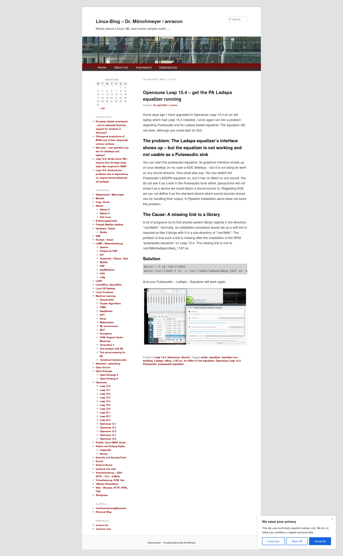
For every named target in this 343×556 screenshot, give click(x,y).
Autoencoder (107, 299)
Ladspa (158, 360)
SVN (102, 273)
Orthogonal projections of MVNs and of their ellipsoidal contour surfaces (112, 140)
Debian (99, 205)
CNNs (103, 307)
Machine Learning (106, 296)
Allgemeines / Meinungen (110, 194)
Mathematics (107, 322)
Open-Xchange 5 (109, 374)
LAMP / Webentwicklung (109, 243)
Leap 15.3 (105, 397)
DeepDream (106, 311)
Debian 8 (105, 209)
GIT (102, 254)
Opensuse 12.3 (108, 431)
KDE (98, 236)
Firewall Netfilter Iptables (109, 224)
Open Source (103, 367)
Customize (273, 541)
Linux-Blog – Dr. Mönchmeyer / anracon (139, 21)
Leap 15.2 (105, 393)
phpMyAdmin (107, 269)
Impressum (144, 67)
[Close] (332, 519)
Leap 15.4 (160, 357)
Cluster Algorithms (110, 303)
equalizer (214, 357)
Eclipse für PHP (108, 251)
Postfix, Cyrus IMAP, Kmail (111, 442)
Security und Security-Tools (111, 457)
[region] (296, 532)
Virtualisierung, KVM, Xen (110, 480)
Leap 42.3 (105, 420)
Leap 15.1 (105, 390)
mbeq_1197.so (173, 360)
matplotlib (105, 450)
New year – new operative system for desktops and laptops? (112, 151)
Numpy (104, 453)
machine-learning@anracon (111, 508)
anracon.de (102, 525)
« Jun (102, 108)
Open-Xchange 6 (109, 378)
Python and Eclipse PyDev (110, 446)
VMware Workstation (107, 483)
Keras (103, 318)
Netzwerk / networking (108, 363)
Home (102, 67)
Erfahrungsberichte (106, 220)
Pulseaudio (150, 364)
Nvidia (103, 232)
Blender (100, 198)
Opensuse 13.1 (108, 435)
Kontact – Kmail (104, 239)
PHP (102, 266)
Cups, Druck (102, 202)
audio (204, 357)
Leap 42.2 (105, 416)
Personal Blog (103, 512)
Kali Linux (105, 217)
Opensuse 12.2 (108, 427)
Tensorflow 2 (107, 344)
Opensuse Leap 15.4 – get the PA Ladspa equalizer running (187, 95)
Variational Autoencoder (113, 359)
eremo (174, 105)
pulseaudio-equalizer (171, 364)
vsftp (102, 277)
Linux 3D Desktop (105, 288)
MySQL (104, 262)
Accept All (320, 541)
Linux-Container (104, 292)
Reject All (297, 541)
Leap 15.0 (105, 386)
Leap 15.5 (105, 405)
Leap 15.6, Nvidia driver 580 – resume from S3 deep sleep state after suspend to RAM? (112, 162)
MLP (102, 329)
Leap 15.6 (105, 408)
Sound (185, 357)
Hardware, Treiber (105, 228)
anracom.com (103, 528)
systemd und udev (106, 469)
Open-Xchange (104, 371)
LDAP (99, 281)
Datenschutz (168, 67)
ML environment (109, 326)
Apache (104, 247)
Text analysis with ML (112, 348)
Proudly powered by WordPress (179, 542)
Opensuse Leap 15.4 (228, 360)
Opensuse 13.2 (108, 438)
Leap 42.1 (105, 412)
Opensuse (173, 357)
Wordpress (102, 495)
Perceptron (106, 333)
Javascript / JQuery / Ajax (114, 258)
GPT (102, 314)
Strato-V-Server (104, 465)
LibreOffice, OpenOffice (109, 284)
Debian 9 (105, 213)
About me (121, 67)
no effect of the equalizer (199, 360)
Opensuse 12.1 (108, 423)
